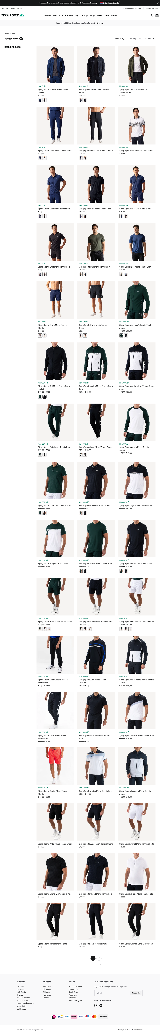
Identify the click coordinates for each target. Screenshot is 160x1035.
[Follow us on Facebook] (100, 1005)
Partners (20, 8)
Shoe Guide (22, 1006)
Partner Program (75, 1000)
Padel (114, 15)
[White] (49, 629)
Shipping (46, 992)
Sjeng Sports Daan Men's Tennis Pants (55, 150)
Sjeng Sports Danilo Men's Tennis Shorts (52, 792)
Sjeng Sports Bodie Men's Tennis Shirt (95, 563)
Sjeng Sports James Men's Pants (52, 944)
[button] (157, 15)
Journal (20, 986)
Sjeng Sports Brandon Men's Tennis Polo (94, 737)
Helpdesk (5, 8)
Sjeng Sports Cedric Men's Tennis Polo (136, 150)
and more (103, 1016)
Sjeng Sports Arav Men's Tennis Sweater (92, 681)
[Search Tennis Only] (151, 15)
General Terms (137, 1030)
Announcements (75, 986)
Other (106, 15)
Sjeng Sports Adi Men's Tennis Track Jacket (135, 326)
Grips (92, 15)
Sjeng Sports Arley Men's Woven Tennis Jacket (136, 681)
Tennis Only (73, 989)
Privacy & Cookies (124, 1030)
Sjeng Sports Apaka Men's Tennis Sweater (134, 448)
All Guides (21, 1009)
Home (6, 33)
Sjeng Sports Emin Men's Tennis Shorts (55, 621)
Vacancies (73, 995)
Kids (61, 15)
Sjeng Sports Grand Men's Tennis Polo (55, 894)
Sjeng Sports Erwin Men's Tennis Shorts (52, 326)
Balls (99, 15)
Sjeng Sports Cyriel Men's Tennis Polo (135, 505)
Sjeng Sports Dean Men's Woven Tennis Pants (52, 737)
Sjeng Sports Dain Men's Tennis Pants (54, 447)
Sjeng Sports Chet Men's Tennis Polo (135, 209)
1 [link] (93, 958)
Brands (20, 995)
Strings (85, 15)
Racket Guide (22, 1000)
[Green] (81, 274)
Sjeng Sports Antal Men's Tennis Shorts (55, 844)
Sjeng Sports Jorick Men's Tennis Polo (95, 791)
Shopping (47, 989)
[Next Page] (105, 958)
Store (13, 8)
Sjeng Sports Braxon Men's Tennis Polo (136, 735)
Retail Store (73, 992)
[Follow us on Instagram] (95, 1005)
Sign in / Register (152, 8)
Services (20, 989)
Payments (47, 995)
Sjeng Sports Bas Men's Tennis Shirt (94, 267)
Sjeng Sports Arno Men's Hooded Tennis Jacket (133, 91)
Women (47, 15)
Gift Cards (21, 992)
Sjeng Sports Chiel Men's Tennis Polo (54, 505)
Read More (100, 23)
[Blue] (40, 100)
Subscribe (136, 993)
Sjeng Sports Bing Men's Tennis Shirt (54, 563)
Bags (77, 15)
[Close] (157, 3)
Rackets (69, 15)
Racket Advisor (23, 998)
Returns (46, 998)
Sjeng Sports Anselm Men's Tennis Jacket (53, 91)
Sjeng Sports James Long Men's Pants (136, 944)
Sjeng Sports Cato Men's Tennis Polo (54, 209)
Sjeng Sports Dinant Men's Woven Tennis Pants (53, 681)
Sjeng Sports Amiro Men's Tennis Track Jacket (96, 387)
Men (55, 15)
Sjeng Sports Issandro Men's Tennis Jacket (135, 792)
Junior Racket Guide (25, 1003)
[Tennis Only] (13, 15)
